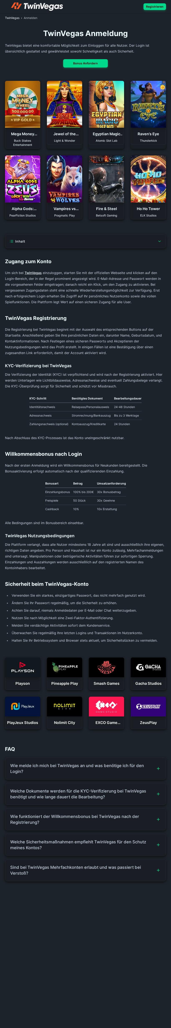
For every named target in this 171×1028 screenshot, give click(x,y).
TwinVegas (33, 273)
